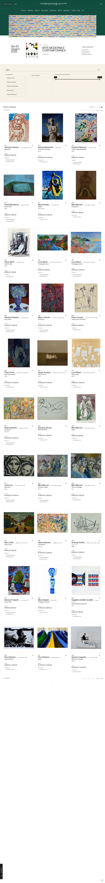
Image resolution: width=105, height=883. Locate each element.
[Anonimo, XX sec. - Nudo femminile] (52, 409)
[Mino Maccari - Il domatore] (86, 185)
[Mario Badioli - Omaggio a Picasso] (52, 581)
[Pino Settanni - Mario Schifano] (19, 638)
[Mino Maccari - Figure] (86, 409)
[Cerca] (83, 10)
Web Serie (30, 10)
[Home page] (53, 3)
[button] (16, 78)
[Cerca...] (98, 69)
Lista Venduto (85, 49)
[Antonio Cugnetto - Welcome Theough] (86, 638)
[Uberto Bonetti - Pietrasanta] (52, 523)
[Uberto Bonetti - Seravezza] (19, 409)
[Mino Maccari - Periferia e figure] (52, 466)
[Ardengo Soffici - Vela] (86, 523)
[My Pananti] (101, 4)
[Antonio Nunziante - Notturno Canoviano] (52, 128)
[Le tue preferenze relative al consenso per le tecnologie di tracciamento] (102, 880)
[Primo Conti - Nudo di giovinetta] (19, 353)
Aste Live (37, 10)
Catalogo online (86, 52)
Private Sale (53, 10)
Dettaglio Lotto (10, 161)
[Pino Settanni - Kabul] (52, 638)
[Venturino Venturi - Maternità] (19, 128)
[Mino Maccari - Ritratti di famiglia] (86, 466)
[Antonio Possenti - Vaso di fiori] (19, 298)
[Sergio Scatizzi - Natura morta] (52, 353)
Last (102, 110)
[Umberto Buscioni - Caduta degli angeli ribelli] (86, 128)
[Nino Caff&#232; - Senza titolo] (19, 523)
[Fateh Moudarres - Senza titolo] (19, 185)
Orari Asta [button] (46, 54)
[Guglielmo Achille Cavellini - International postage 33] (86, 581)
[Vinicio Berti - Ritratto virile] (19, 243)
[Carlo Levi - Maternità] (19, 466)
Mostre (60, 10)
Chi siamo (23, 10)
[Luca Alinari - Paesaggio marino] (52, 243)
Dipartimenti (66, 10)
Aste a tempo (44, 10)
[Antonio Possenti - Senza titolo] (19, 581)
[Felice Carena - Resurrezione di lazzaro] (86, 298)
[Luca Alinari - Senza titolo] (86, 353)
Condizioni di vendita (87, 54)
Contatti (73, 10)
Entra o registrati (87, 47)
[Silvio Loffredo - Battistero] (52, 298)
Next (97, 110)
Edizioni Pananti (7, 4)
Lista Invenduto (85, 51)
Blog (78, 10)
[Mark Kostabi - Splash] (52, 185)
